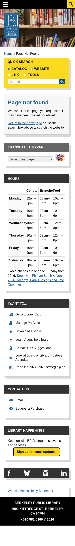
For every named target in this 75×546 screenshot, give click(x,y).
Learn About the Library (31, 339)
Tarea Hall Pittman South (34, 275)
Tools (34, 75)
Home (8, 53)
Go (62, 82)
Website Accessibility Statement (30, 491)
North (60, 275)
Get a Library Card (28, 314)
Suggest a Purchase (29, 408)
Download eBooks (28, 331)
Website (41, 69)
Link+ (16, 75)
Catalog (19, 69)
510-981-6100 (33, 519)
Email (19, 400)
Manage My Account (29, 322)
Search (71, 4)
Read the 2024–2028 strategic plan (40, 367)
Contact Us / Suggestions (33, 348)
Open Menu (37, 4)
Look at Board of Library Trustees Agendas (38, 357)
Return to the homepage (25, 123)
